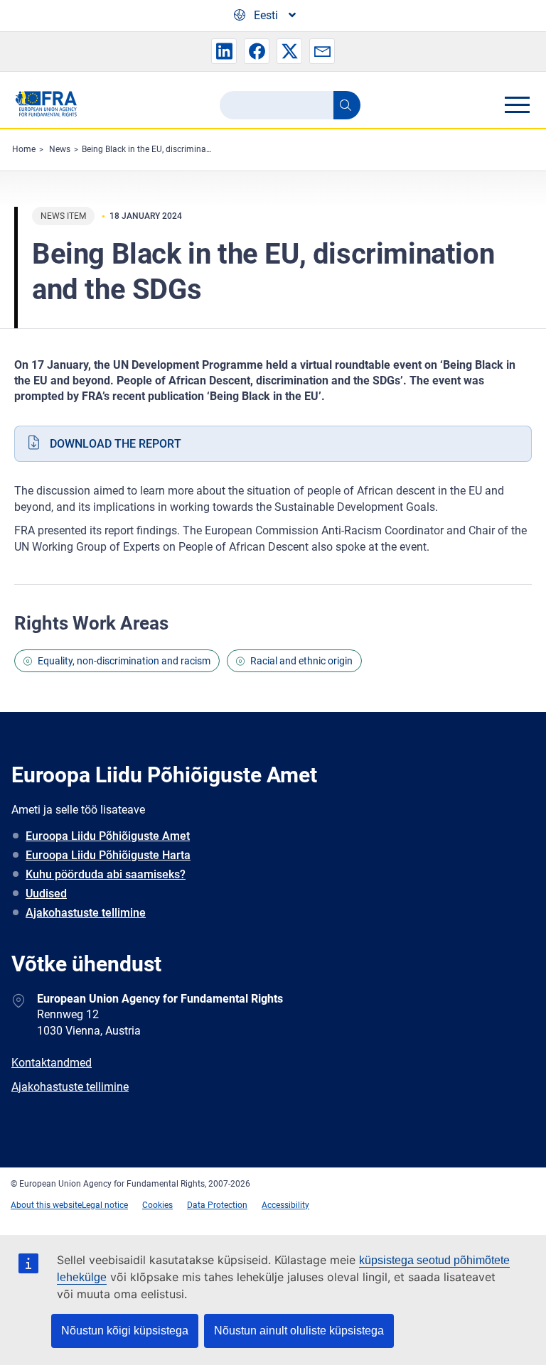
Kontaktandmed (51, 1062)
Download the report (115, 443)
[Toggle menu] (517, 104)
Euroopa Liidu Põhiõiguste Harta (108, 855)
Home (24, 149)
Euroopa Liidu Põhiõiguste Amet (108, 836)
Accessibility (285, 1205)
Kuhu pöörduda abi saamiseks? (106, 874)
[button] (224, 51)
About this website (46, 1205)
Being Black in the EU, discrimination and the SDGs (178, 149)
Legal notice (105, 1205)
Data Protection (217, 1205)
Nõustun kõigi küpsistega (124, 1330)
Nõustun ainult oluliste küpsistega (299, 1330)
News (59, 149)
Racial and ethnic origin (301, 661)
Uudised (46, 893)
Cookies (157, 1205)
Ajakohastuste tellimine (86, 912)
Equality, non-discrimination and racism (124, 661)
